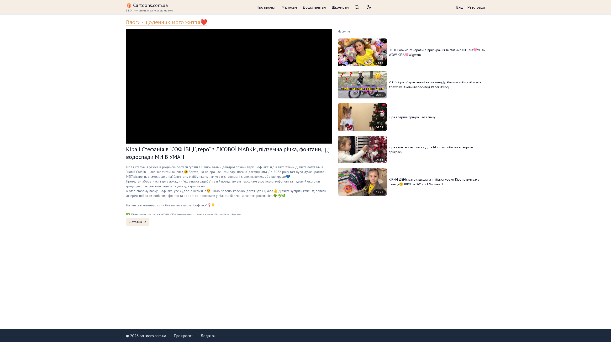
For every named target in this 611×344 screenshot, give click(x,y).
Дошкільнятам (314, 7)
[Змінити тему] (369, 7)
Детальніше (137, 222)
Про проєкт (266, 7)
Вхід (460, 7)
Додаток (208, 335)
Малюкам (289, 7)
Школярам (340, 7)
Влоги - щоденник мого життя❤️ (166, 22)
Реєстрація (476, 7)
